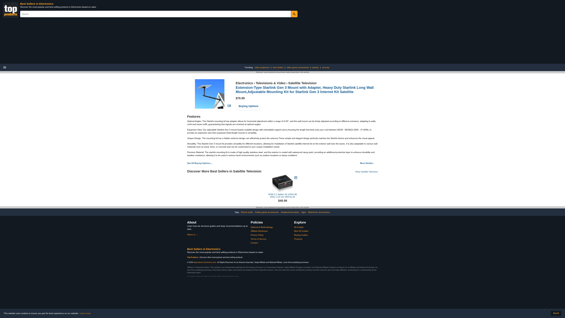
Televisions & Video (270, 83)
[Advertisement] (282, 41)
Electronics (244, 83)
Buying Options (248, 106)
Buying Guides (301, 235)
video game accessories (298, 67)
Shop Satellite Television (366, 171)
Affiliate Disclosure (259, 231)
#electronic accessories (319, 212)
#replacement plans (290, 212)
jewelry (315, 67)
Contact (254, 243)
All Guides (299, 227)
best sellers (278, 67)
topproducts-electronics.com (204, 262)
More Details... (367, 163)
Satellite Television (302, 83)
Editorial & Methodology (262, 227)
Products (298, 239)
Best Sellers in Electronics (36, 3)
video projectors (262, 67)
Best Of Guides (301, 231)
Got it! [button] (556, 313)
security (325, 67)
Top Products (193, 257)
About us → (192, 234)
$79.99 (240, 98)
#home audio (247, 212)
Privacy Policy (257, 235)
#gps (303, 212)
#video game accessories (267, 212)
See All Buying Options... (199, 163)
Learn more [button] (85, 313)
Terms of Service (258, 239)
